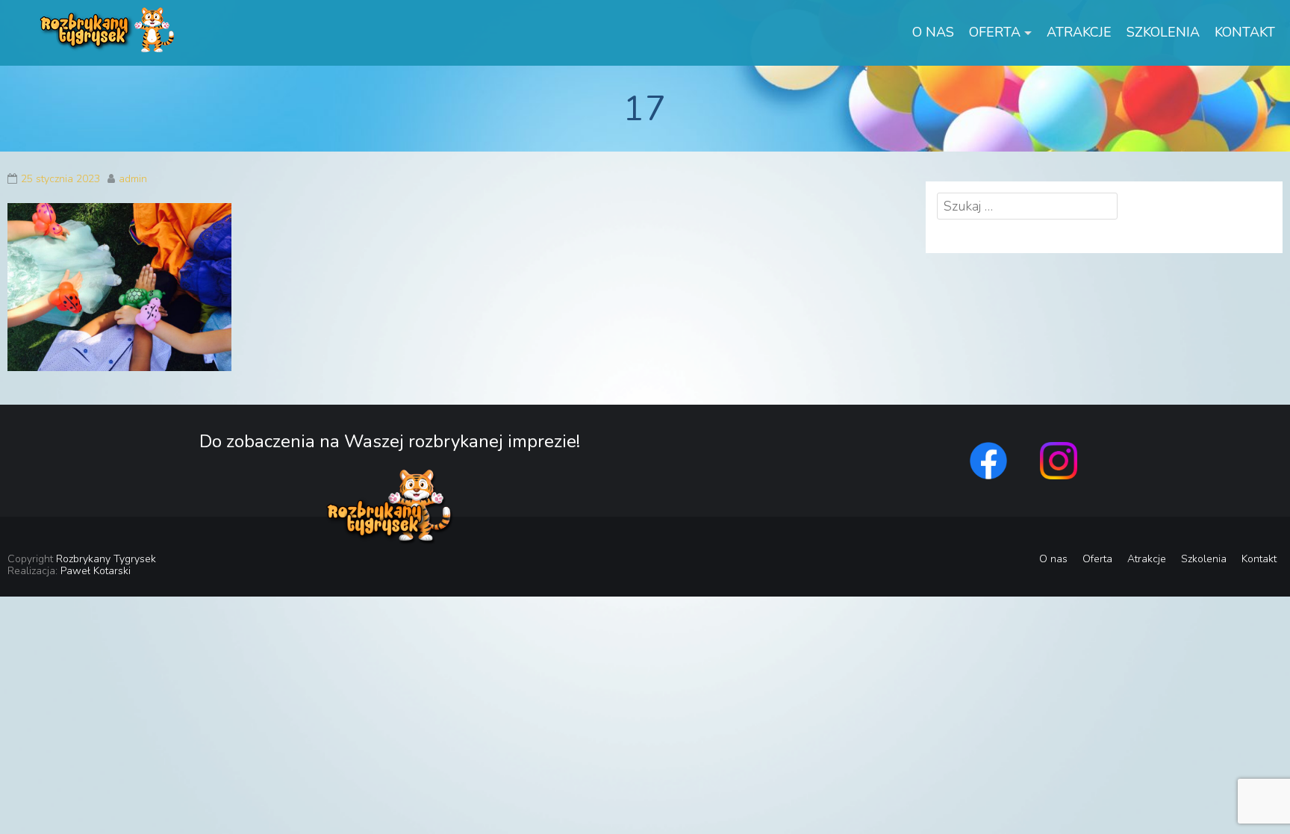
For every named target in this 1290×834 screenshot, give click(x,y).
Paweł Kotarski (95, 571)
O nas (933, 32)
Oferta (995, 32)
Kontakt (1245, 32)
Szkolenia (1163, 32)
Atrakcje (1079, 32)
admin (133, 179)
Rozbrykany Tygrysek (106, 559)
